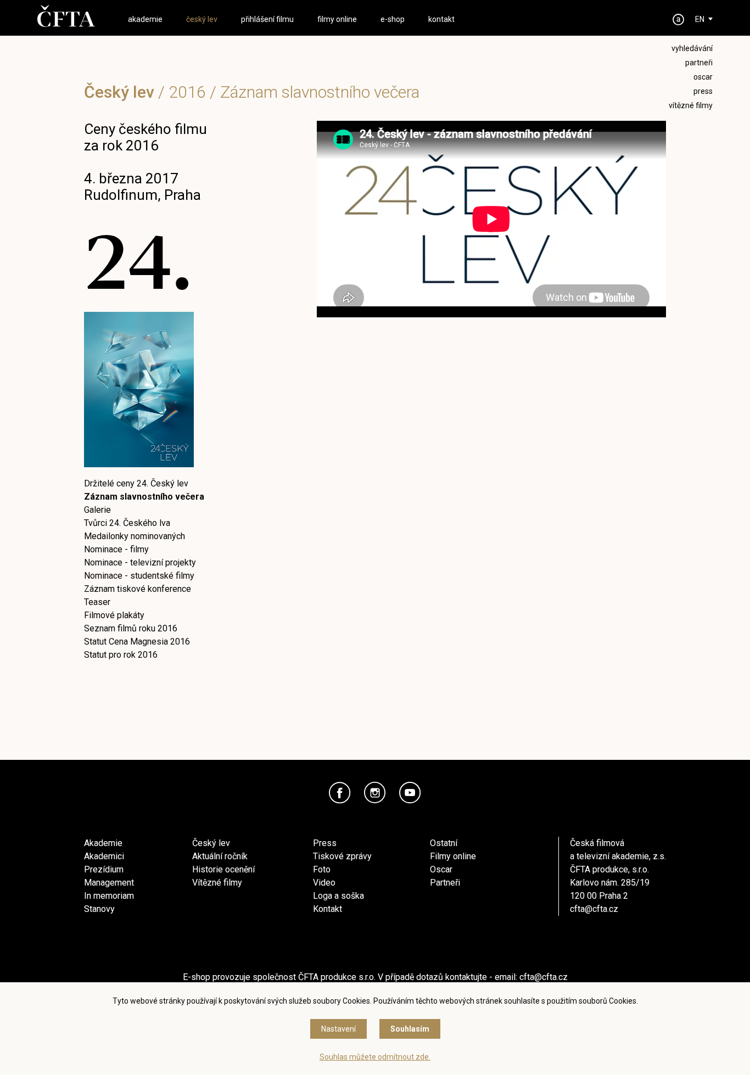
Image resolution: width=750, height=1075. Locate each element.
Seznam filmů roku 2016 (130, 628)
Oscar (441, 869)
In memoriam (109, 896)
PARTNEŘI (699, 62)
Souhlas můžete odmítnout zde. (375, 1056)
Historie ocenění (223, 869)
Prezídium (104, 869)
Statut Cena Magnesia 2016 (137, 641)
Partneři (445, 882)
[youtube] (410, 793)
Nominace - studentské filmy (139, 575)
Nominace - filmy (116, 549)
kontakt (441, 19)
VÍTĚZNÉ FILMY (691, 105)
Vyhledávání (692, 48)
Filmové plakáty (114, 615)
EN (699, 19)
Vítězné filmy (217, 882)
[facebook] (340, 793)
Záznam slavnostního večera (144, 496)
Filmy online (453, 856)
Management (109, 882)
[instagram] (375, 793)
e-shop (392, 19)
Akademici (104, 856)
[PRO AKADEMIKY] (679, 19)
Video (324, 882)
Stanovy (99, 909)
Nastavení (338, 1028)
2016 (187, 92)
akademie (145, 19)
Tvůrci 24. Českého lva (127, 523)
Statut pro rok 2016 (121, 655)
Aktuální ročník (220, 856)
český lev (201, 19)
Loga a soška (338, 896)
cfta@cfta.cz (594, 909)
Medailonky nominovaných (134, 536)
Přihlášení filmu (267, 19)
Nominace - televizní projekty (140, 562)
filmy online (337, 19)
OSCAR (703, 76)
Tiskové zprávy (342, 856)
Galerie (97, 510)
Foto (322, 869)
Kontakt (327, 909)
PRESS (703, 91)
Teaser (97, 602)
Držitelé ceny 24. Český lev (136, 483)
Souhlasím (409, 1028)
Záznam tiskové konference (137, 589)
